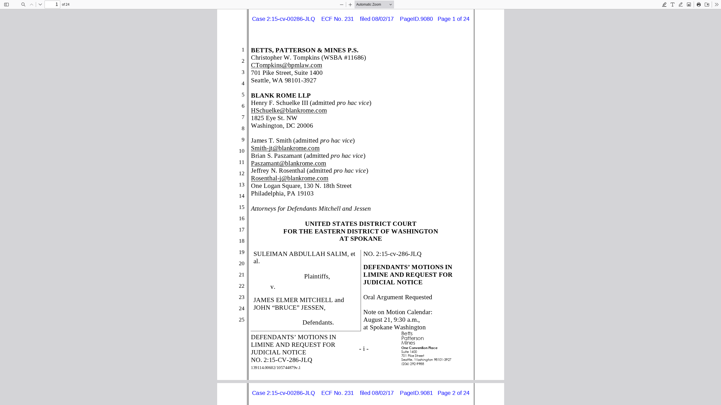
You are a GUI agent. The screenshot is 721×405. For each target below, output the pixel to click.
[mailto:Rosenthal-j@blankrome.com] (289, 177)
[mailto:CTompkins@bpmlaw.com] (286, 64)
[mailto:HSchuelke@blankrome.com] (289, 110)
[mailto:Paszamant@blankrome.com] (288, 162)
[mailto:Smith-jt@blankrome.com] (285, 147)
